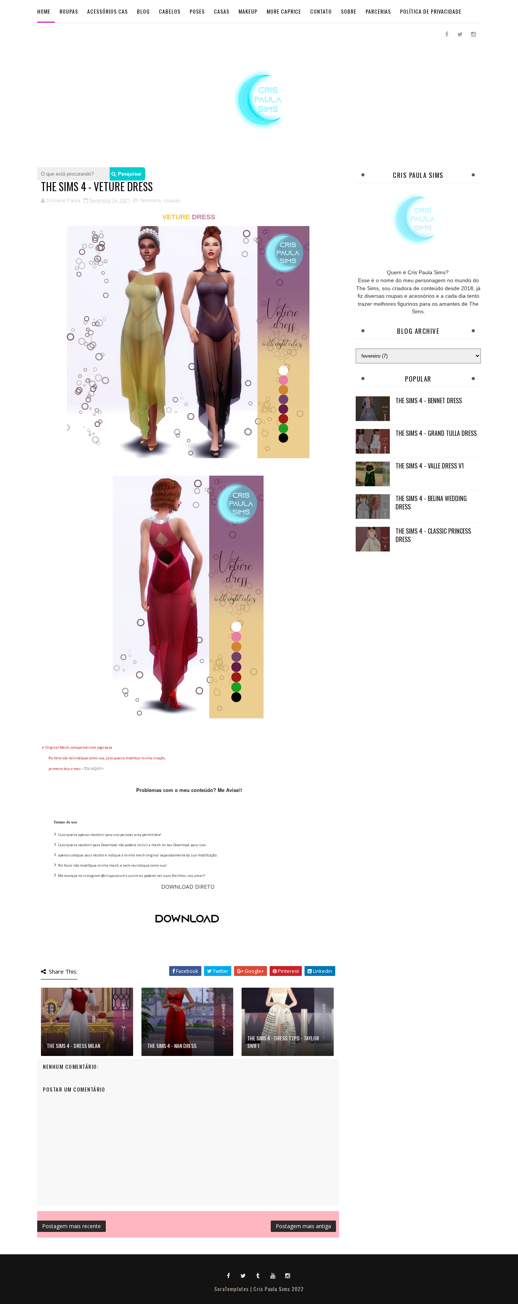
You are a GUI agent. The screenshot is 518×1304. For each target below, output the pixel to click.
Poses (197, 11)
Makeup (248, 11)
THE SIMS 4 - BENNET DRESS (429, 400)
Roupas (69, 11)
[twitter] (460, 34)
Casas (221, 11)
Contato (321, 11)
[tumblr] (258, 1275)
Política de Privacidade (430, 11)
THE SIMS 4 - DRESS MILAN (73, 1045)
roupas (172, 200)
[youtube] (273, 1275)
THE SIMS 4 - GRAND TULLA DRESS (436, 433)
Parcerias (378, 11)
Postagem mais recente (71, 1226)
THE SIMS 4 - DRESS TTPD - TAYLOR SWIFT (283, 1041)
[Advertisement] (418, 611)
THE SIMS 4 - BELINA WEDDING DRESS (431, 502)
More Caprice (284, 11)
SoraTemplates (231, 1289)
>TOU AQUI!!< (93, 768)
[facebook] (446, 34)
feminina (150, 200)
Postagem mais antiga (303, 1226)
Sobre (348, 11)
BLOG (143, 11)
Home (43, 11)
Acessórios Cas (107, 11)
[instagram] (473, 34)
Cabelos (170, 11)
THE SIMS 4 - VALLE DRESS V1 (430, 465)
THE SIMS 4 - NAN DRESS (171, 1045)
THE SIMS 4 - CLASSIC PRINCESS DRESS (433, 535)
